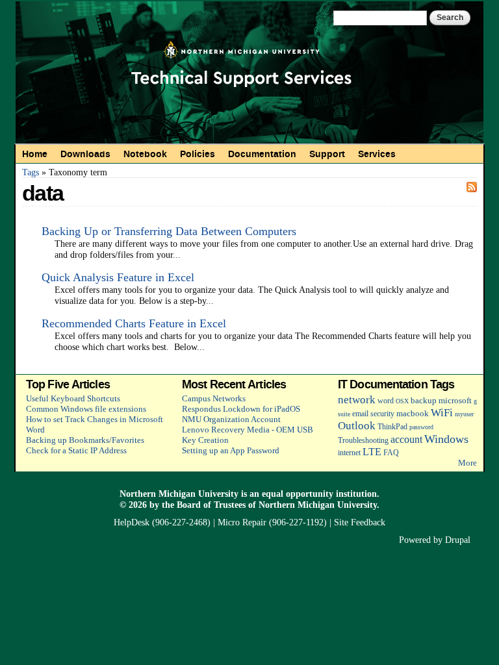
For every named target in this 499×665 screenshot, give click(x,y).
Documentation (262, 154)
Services (377, 154)
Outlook (357, 426)
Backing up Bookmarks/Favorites (85, 440)
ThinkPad (392, 427)
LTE (372, 451)
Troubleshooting (363, 440)
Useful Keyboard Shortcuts (73, 398)
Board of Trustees (211, 504)
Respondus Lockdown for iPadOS (241, 409)
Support (327, 154)
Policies (197, 154)
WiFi (442, 413)
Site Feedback (359, 522)
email (360, 414)
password (421, 427)
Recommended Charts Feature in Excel (134, 323)
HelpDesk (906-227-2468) (162, 522)
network (357, 400)
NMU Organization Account (231, 419)
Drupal (457, 539)
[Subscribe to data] (472, 186)
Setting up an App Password (230, 450)
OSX (402, 401)
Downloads (85, 154)
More (467, 463)
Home (34, 154)
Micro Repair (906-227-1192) (272, 522)
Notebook (145, 154)
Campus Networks (214, 398)
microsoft (455, 400)
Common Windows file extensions (86, 409)
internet (349, 453)
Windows (446, 439)
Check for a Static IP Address (76, 450)
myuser (464, 414)
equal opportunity (297, 493)
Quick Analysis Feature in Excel (118, 277)
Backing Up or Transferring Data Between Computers (169, 231)
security (382, 414)
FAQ (391, 453)
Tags (30, 172)
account (406, 439)
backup (424, 400)
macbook (412, 413)
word (385, 401)
